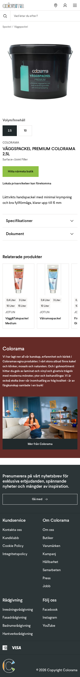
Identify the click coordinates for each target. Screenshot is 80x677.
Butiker (48, 538)
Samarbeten (52, 570)
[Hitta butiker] (55, 5)
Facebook (50, 609)
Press (47, 578)
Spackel (7, 26)
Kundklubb (11, 538)
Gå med (37, 499)
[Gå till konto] (65, 5)
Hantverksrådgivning (18, 633)
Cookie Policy (13, 546)
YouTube (49, 625)
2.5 (10, 131)
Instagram (50, 617)
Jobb (47, 586)
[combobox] (45, 16)
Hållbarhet (50, 562)
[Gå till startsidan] (14, 5)
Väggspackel (21, 26)
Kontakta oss (12, 529)
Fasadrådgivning (14, 617)
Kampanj (49, 554)
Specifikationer (19, 220)
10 (25, 131)
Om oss (48, 529)
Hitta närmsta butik (20, 171)
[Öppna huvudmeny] (75, 5)
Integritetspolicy (15, 554)
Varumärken (51, 546)
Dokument (15, 233)
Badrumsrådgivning (17, 625)
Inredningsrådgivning (18, 609)
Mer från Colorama (40, 444)
